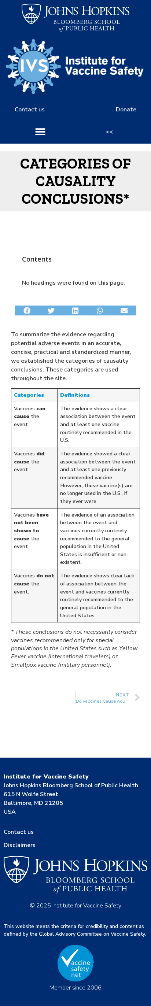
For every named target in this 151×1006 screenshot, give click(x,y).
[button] (40, 131)
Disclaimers (20, 845)
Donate (126, 110)
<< (109, 132)
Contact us (30, 110)
